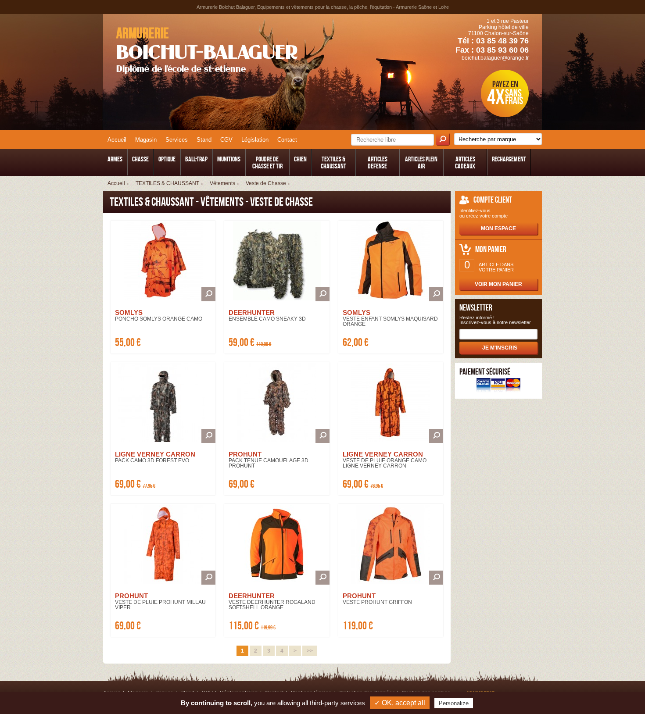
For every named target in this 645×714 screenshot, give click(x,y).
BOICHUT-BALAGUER (206, 49)
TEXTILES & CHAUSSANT (167, 183)
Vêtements (222, 183)
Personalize (454, 703)
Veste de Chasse (266, 183)
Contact (287, 139)
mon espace (498, 228)
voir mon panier (498, 284)
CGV (226, 139)
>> (310, 651)
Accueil (117, 139)
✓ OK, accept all (399, 703)
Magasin (146, 139)
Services (176, 139)
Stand (204, 139)
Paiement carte (498, 386)
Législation (255, 139)
